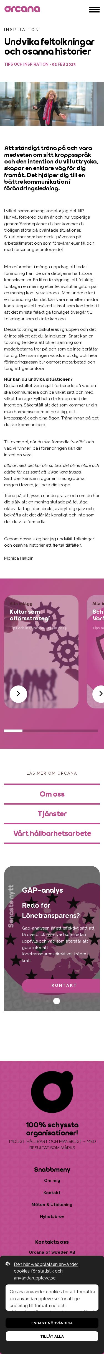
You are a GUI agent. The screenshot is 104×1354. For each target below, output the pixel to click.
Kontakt (52, 1192)
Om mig (52, 1180)
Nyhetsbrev (52, 1216)
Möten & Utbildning (52, 1204)
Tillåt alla (52, 1336)
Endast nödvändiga (52, 1323)
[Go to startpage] (23, 10)
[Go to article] (18, 694)
